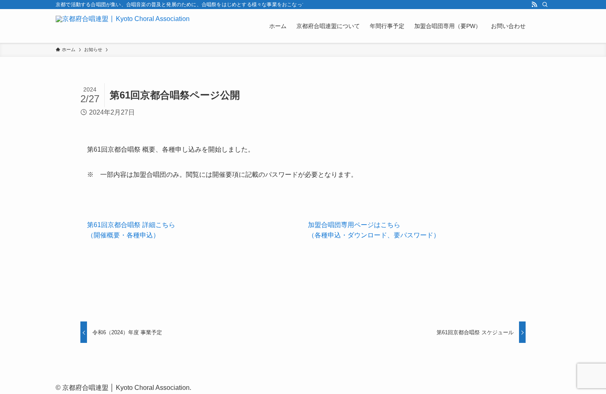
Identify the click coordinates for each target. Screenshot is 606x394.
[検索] (545, 4)
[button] (192, 230)
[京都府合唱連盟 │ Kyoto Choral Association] (123, 26)
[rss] (534, 4)
